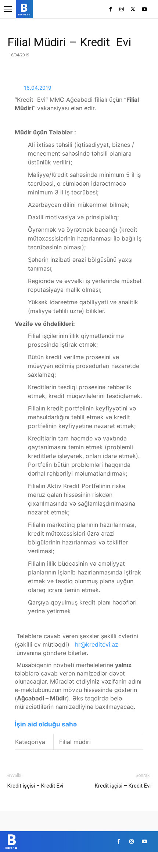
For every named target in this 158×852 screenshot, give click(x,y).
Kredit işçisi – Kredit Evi (35, 785)
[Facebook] (110, 9)
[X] (133, 9)
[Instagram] (122, 9)
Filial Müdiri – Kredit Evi (69, 42)
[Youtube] (144, 9)
